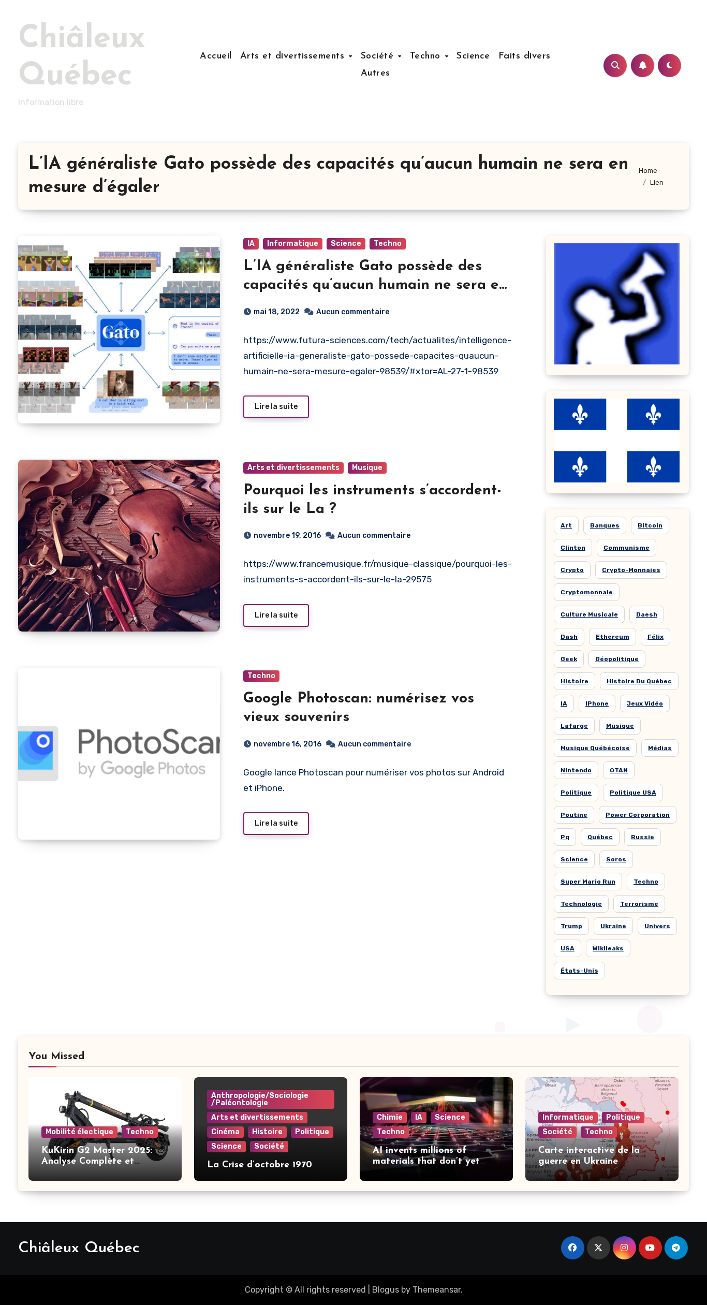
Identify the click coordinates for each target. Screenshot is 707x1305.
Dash (569, 636)
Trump (571, 926)
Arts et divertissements (294, 56)
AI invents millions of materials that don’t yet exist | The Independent (426, 1162)
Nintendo (576, 770)
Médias (660, 748)
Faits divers (524, 56)
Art (566, 525)
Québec (600, 837)
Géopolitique (617, 659)
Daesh (646, 614)
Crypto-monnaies (631, 570)
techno (646, 881)
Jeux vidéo (645, 703)
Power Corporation (638, 814)
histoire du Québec (639, 681)
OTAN (619, 770)
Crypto (572, 570)
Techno (427, 56)
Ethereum (612, 636)
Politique (576, 792)
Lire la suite (276, 406)
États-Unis (579, 970)
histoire (574, 681)
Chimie (390, 1117)
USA (568, 948)
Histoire (267, 1131)
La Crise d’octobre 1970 (259, 1165)
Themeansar (437, 1290)
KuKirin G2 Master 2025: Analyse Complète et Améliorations (96, 1162)
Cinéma (225, 1131)
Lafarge (574, 725)
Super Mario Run (588, 881)
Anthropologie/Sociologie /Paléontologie (259, 1099)
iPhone (597, 703)
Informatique (292, 243)
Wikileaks (608, 948)
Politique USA (633, 792)
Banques (605, 525)
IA (251, 243)
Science (473, 56)
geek (569, 659)
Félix (655, 636)
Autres (375, 73)
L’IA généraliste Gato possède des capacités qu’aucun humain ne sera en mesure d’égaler (375, 285)
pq (565, 837)
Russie (642, 837)
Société (379, 56)
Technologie (581, 903)
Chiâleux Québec (79, 1248)
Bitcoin (650, 525)
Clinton (573, 547)
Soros (616, 859)
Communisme (626, 547)
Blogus (385, 1290)
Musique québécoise (595, 748)
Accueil (216, 56)
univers (657, 926)
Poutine (574, 814)
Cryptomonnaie (587, 592)
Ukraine (613, 926)
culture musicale (589, 614)
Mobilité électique (79, 1131)
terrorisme (639, 903)
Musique (367, 467)
